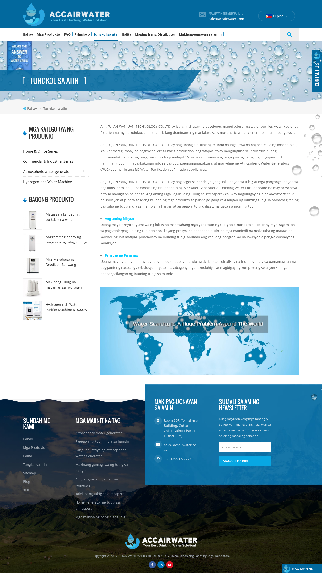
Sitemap (29, 473)
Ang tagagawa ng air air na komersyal (96, 482)
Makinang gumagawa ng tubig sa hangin (101, 467)
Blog (26, 481)
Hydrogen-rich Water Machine (47, 181)
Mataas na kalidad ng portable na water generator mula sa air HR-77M (66, 217)
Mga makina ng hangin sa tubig (100, 517)
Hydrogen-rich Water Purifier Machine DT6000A (66, 307)
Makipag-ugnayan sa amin (200, 34)
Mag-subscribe (236, 461)
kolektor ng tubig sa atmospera (99, 494)
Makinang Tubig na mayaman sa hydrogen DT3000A (64, 285)
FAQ (67, 34)
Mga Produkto (48, 34)
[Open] (317, 71)
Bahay (28, 34)
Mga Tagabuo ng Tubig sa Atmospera (193, 194)
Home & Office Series (40, 151)
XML (26, 490)
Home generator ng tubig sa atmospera (97, 505)
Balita (126, 34)
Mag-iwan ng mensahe (302, 570)
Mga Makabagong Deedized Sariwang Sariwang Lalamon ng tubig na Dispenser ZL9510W (63, 262)
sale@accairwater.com (226, 19)
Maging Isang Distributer (155, 34)
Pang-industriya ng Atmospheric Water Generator (100, 453)
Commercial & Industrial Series (48, 161)
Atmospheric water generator (47, 171)
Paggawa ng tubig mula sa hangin (102, 441)
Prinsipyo (82, 34)
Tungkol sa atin (106, 34)
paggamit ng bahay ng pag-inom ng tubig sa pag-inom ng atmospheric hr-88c (66, 240)
